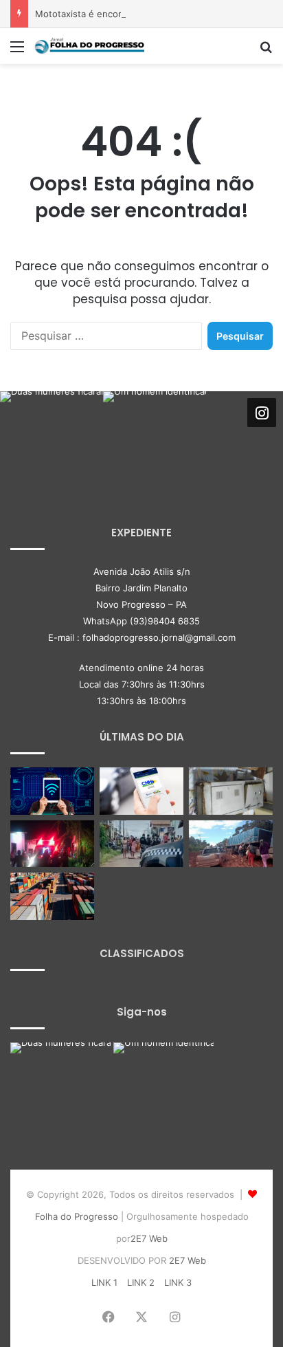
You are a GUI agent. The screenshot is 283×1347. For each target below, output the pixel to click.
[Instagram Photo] (51, 442)
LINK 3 (178, 1282)
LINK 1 (104, 1282)
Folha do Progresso (76, 1216)
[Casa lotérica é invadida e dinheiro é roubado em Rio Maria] (231, 791)
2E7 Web (149, 1238)
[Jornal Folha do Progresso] (89, 46)
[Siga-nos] (261, 412)
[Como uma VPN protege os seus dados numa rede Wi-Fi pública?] (52, 791)
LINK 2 (141, 1282)
